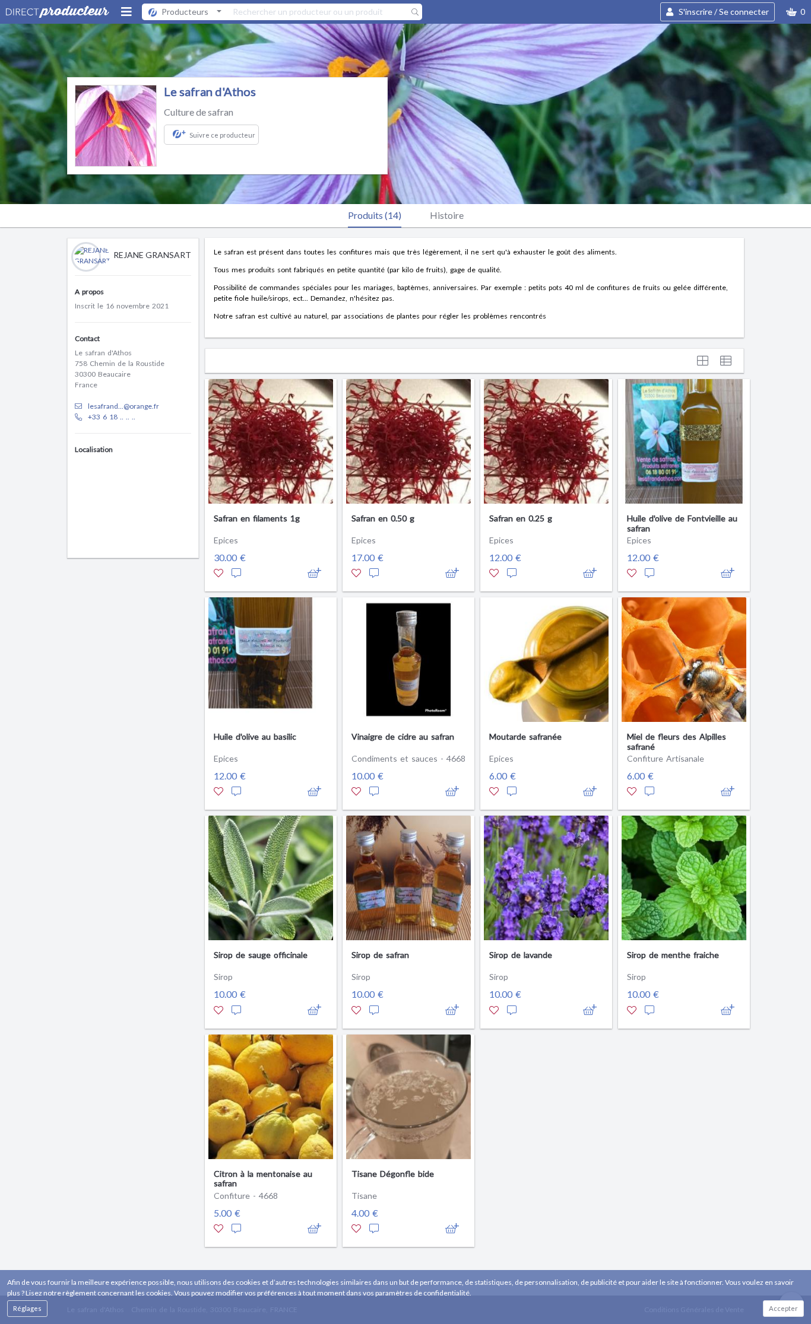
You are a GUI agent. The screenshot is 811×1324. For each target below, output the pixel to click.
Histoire (447, 215)
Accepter (783, 1308)
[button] (795, 11)
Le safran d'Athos (210, 91)
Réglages (27, 1308)
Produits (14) (374, 215)
